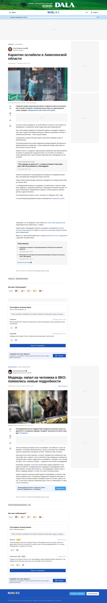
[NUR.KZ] (53, 12)
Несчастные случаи (24, 367)
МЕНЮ (13, 12)
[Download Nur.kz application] (53, 5)
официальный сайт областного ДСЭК (41, 110)
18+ (29, 505)
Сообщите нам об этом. (42, 270)
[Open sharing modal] (10, 120)
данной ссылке (59, 198)
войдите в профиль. (58, 314)
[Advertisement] (53, 29)
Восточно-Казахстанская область (18, 505)
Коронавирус (19, 44)
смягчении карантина (55, 223)
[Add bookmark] (10, 125)
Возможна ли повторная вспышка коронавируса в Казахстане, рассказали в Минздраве (42, 255)
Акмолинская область (22, 278)
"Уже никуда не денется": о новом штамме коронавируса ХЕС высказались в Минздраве (40, 165)
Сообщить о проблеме (77, 593)
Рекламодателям (93, 593)
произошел (35, 465)
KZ (87, 12)
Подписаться (60, 488)
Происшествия (12, 367)
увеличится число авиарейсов (56, 235)
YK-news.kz (23, 433)
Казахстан (11, 278)
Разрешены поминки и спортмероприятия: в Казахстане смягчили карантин (40, 248)
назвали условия (46, 230)
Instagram (60, 355)
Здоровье (11, 44)
